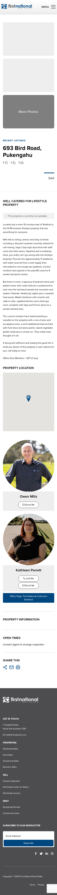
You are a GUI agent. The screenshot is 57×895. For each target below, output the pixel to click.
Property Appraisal (11, 781)
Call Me (30, 578)
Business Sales (10, 767)
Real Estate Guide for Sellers (16, 787)
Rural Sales (8, 754)
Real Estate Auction (11, 793)
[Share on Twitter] (5, 667)
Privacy (41, 884)
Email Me (30, 504)
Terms (32, 884)
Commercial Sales (11, 760)
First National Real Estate (31, 876)
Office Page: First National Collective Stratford (28, 598)
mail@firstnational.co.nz (15, 734)
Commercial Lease (11, 813)
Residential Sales (10, 748)
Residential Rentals (11, 807)
